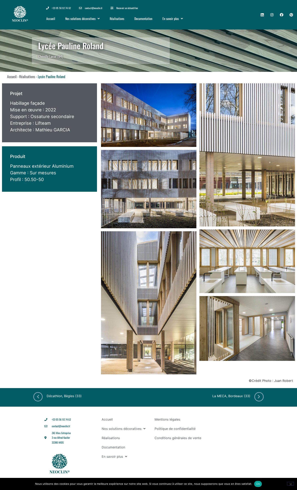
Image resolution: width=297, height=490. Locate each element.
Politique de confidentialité (175, 429)
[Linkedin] (262, 14)
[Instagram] (272, 14)
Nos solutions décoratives (80, 18)
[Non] (290, 484)
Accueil (50, 18)
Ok (258, 483)
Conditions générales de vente (178, 438)
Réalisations (117, 18)
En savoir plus (170, 18)
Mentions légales (167, 419)
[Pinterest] (291, 14)
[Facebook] (281, 14)
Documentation (143, 18)
